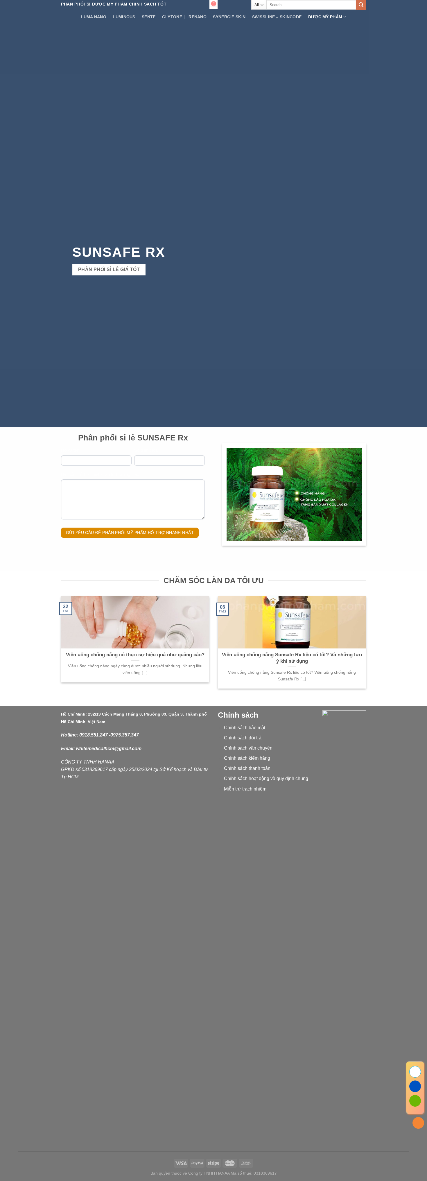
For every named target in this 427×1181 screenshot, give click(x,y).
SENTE (148, 17)
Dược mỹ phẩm (325, 17)
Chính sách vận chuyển (248, 747)
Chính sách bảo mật (244, 727)
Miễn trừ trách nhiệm (245, 788)
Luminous (124, 17)
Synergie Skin (229, 17)
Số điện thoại (146, 450)
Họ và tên (70, 450)
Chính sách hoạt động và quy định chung (266, 778)
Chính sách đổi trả (242, 737)
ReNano (198, 17)
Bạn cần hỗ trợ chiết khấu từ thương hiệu (100, 474)
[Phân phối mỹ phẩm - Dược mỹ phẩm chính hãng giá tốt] (213, 4)
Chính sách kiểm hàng (247, 758)
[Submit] (361, 5)
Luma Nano (93, 17)
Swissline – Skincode (277, 17)
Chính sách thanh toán (247, 768)
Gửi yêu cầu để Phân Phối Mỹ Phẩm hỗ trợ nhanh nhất (130, 532)
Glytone (172, 17)
